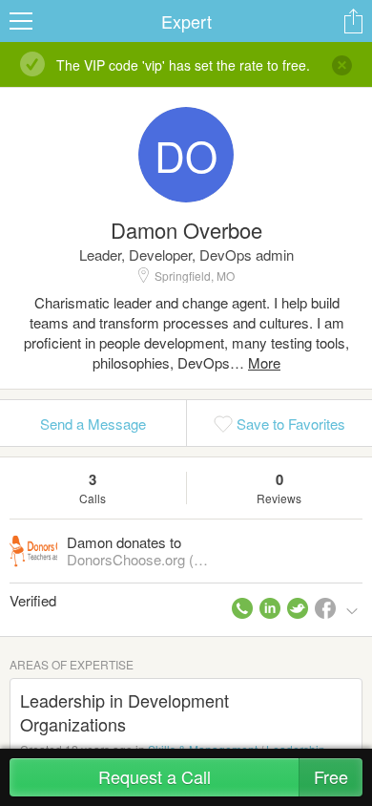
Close (342, 64)
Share (353, 21)
